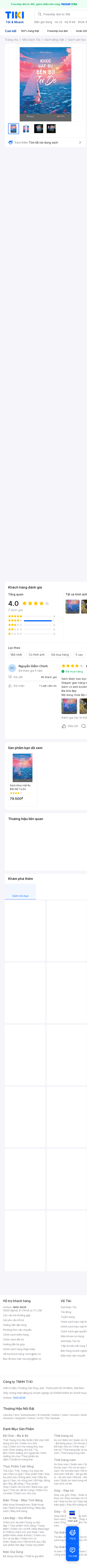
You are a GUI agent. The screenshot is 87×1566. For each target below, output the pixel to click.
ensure (74, 1414)
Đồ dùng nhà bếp (13, 1556)
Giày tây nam (79, 1515)
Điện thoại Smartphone (16, 1504)
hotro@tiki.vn (33, 1354)
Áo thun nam (61, 1464)
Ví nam (58, 1551)
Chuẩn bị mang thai (21, 1459)
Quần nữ (78, 1440)
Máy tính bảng (19, 1511)
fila (47, 1418)
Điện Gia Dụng (13, 1551)
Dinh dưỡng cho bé (21, 1449)
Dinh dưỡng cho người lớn (24, 1453)
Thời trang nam (64, 1460)
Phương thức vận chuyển (17, 1329)
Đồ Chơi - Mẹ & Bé (15, 1435)
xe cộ (58, 22)
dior (16, 1414)
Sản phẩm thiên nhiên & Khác (23, 1534)
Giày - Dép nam (65, 1511)
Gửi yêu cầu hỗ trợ (13, 1320)
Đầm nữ (67, 1440)
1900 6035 (19, 1397)
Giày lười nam (62, 1515)
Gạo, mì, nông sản (21, 1480)
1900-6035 (19, 1307)
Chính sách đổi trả (13, 1339)
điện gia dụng (43, 22)
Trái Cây (8, 1470)
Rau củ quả (15, 1473)
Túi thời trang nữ (65, 1532)
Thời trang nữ (63, 1435)
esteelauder (28, 1414)
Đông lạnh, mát (27, 1477)
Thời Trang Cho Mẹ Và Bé (18, 1440)
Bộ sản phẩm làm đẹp (24, 1543)
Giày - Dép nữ (64, 1490)
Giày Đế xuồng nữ (77, 1504)
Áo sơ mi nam (77, 1467)
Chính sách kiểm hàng (16, 1334)
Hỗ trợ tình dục (32, 1541)
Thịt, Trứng (21, 1470)
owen (65, 1414)
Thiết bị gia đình (34, 1556)
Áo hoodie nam (70, 1470)
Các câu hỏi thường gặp (17, 1315)
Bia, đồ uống (16, 1483)
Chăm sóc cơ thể (20, 1528)
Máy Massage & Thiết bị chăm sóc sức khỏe (26, 1530)
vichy (40, 1418)
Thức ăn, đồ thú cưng (22, 1490)
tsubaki (55, 1418)
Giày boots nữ (67, 1501)
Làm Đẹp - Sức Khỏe (17, 1518)
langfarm (20, 1418)
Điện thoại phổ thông (22, 1507)
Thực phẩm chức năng (23, 1525)
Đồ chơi (39, 1440)
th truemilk (44, 1414)
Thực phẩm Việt (33, 1473)
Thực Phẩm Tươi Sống (18, 1466)
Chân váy (78, 1446)
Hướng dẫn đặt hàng (15, 1324)
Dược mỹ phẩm (35, 1544)
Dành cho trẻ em (20, 1486)
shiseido (8, 1418)
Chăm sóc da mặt (13, 1522)
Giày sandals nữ (74, 1498)
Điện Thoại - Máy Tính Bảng (22, 1500)
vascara (7, 1414)
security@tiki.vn (31, 1358)
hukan (31, 1418)
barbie (56, 1414)
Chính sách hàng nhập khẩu (19, 1349)
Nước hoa (16, 1541)
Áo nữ (57, 1440)
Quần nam (77, 1464)
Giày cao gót (61, 1494)
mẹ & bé (70, 22)
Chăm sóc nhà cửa (25, 1493)
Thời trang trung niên (73, 1453)
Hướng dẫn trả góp (14, 1344)
